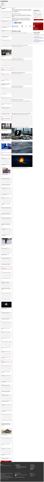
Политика (25, 466)
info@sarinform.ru (32, 468)
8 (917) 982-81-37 (36, 28)
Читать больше (38, 19)
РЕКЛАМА (31, 469)
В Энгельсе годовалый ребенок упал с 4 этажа (38, 15)
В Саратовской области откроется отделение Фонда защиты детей (38, 17)
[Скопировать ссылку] (18, 11)
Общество (17, 466)
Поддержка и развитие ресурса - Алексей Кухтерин (32, 475)
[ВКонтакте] (14, 11)
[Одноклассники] (15, 11)
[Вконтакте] (18, 475)
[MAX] (17, 11)
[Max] (26, 475)
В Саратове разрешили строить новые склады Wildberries (38, 12)
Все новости (3, 8)
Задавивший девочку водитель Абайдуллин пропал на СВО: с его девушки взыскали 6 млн (38, 14)
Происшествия (13, 8)
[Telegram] (16, 11)
